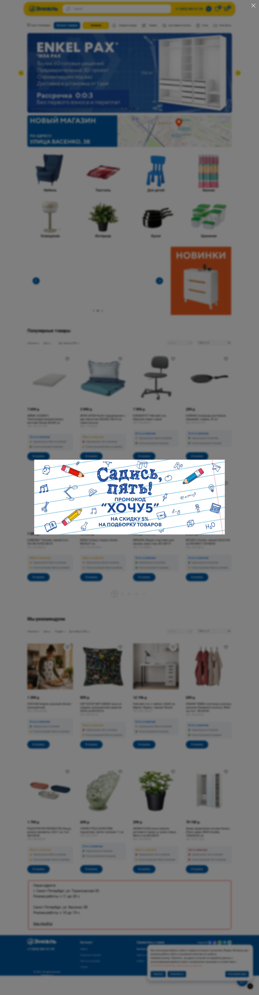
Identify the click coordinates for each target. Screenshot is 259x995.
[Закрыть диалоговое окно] (253, 5)
